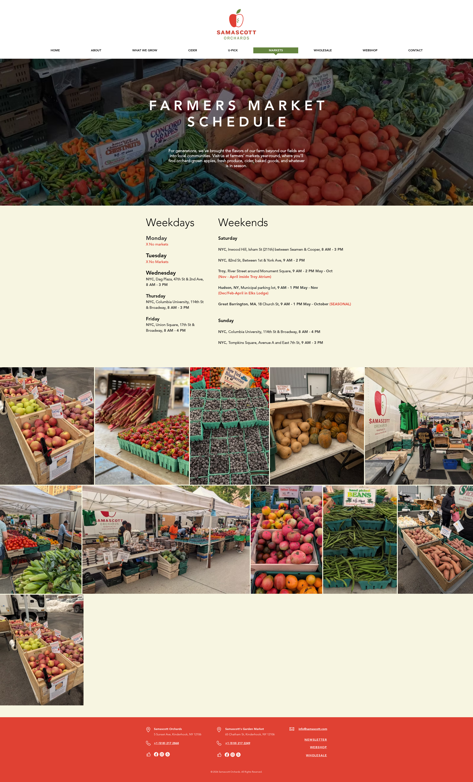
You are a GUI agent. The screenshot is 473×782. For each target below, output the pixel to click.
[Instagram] (162, 754)
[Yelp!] (167, 754)
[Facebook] (156, 754)
